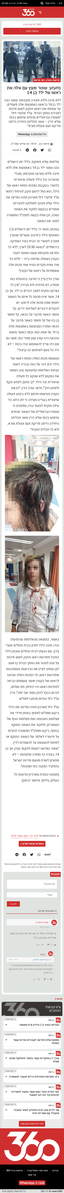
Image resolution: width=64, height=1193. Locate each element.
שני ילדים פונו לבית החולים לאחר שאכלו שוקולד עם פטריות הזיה (36, 1111)
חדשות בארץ (29, 24)
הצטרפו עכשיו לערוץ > (32, 843)
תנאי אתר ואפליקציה (37, 1170)
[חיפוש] (42, 3)
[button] (49, 150)
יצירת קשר (50, 3)
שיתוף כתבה (32, 31)
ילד (31, 836)
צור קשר (32, 1175)
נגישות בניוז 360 (14, 1170)
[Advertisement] (32, 808)
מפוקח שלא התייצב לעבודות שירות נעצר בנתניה (36, 1041)
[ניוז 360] (28, 12)
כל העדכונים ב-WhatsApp (32, 134)
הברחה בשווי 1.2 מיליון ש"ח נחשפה (39, 1024)
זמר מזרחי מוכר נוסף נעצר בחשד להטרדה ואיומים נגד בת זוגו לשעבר (35, 1093)
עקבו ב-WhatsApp (32, 1183)
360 (39, 24)
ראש (26, 836)
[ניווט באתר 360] (40, 12)
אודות (55, 1170)
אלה (36, 836)
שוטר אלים (16, 836)
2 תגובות (17, 150)
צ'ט (60, 3)
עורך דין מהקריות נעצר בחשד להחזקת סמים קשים (34, 1060)
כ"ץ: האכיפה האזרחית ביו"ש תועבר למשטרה (34, 1076)
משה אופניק (38, 959)
